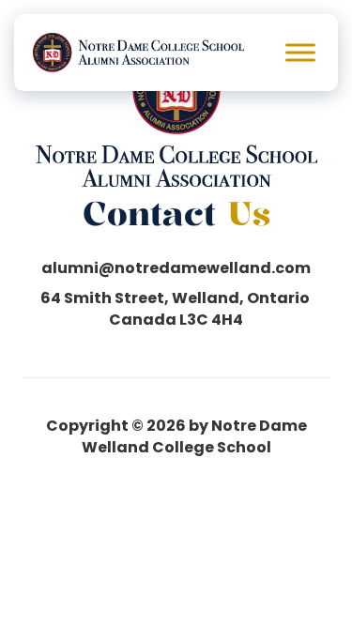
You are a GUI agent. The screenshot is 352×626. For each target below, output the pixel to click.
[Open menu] (300, 52)
